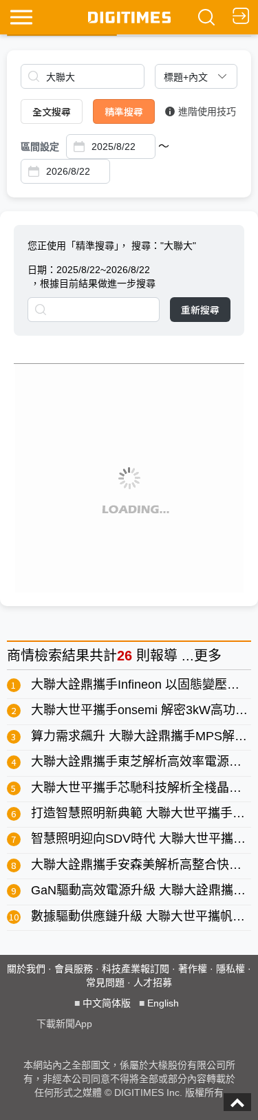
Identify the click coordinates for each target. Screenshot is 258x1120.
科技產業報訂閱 (135, 968)
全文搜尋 (51, 111)
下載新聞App (64, 1023)
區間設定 (40, 146)
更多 (208, 655)
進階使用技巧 (207, 111)
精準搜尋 (124, 111)
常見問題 (105, 982)
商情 (20, 655)
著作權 (192, 968)
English (163, 1003)
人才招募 (152, 982)
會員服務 (73, 968)
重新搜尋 (200, 309)
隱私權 (230, 968)
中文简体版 (107, 1003)
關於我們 (26, 968)
